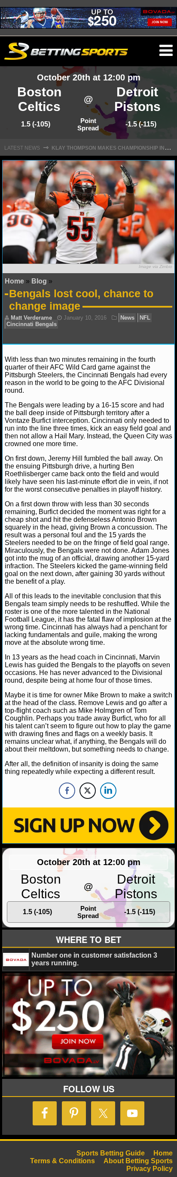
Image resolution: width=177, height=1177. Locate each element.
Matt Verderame (31, 317)
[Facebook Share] (67, 791)
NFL (145, 317)
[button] (166, 51)
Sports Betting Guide (110, 1153)
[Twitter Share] (87, 791)
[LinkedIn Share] (108, 791)
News (127, 317)
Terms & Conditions (62, 1161)
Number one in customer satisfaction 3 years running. (94, 959)
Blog (39, 281)
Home (14, 281)
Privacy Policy (149, 1168)
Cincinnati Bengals (31, 324)
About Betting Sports (138, 1161)
